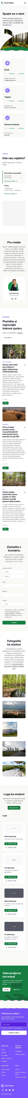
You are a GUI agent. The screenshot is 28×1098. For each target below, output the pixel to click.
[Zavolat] (12, 299)
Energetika (18, 1051)
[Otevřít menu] (25, 3)
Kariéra (3, 1072)
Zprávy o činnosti (6, 1058)
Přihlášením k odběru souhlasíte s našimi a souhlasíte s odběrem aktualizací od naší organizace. (15, 613)
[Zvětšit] (23, 676)
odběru (20, 333)
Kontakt (3, 1052)
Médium (4, 591)
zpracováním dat (18, 1028)
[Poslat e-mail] (16, 299)
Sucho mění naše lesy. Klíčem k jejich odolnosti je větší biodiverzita (10, 368)
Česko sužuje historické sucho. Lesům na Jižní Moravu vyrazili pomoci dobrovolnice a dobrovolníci (11, 498)
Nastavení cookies (20, 1077)
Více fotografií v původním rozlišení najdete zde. (14, 666)
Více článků (7, 337)
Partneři (17, 1069)
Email (4, 582)
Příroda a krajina (20, 1054)
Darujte (3, 1075)
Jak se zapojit (5, 1069)
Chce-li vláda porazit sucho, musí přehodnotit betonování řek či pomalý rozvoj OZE (10, 432)
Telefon (4, 600)
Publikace (4, 1061)
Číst (5, 403)
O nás (3, 1049)
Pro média (4, 1055)
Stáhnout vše (13, 808)
